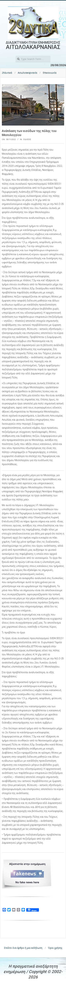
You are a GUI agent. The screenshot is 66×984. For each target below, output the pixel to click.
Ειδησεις (27, 139)
